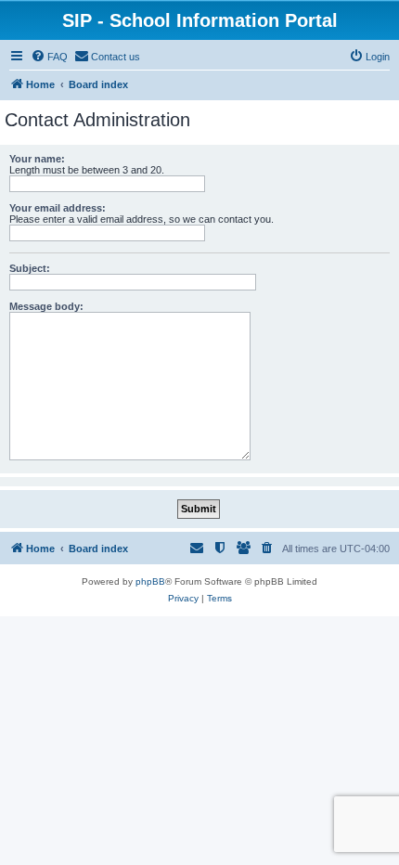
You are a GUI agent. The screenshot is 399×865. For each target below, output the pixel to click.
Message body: (46, 306)
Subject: (29, 268)
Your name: (37, 158)
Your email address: (57, 207)
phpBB (150, 581)
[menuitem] (49, 56)
